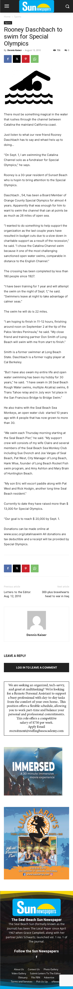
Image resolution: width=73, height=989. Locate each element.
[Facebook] (8, 59)
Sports (17, 16)
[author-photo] (36, 629)
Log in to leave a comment (36, 667)
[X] (17, 59)
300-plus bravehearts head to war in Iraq (55, 594)
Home (7, 16)
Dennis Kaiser (14, 50)
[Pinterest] (26, 59)
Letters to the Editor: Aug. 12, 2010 (17, 594)
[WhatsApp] (35, 59)
